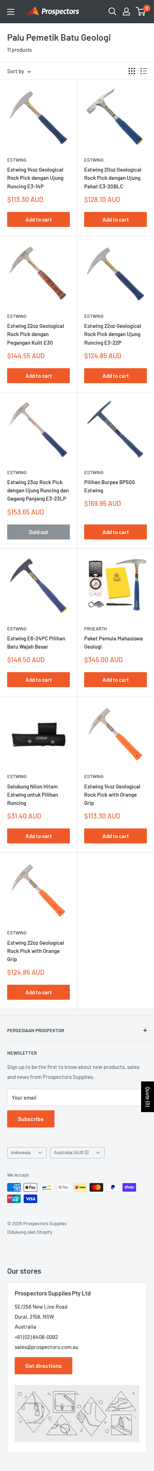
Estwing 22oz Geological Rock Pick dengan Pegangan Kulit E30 (35, 334)
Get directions (43, 1365)
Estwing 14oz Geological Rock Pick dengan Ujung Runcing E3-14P (35, 177)
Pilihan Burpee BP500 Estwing (109, 486)
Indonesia (20, 1152)
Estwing (17, 160)
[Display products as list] (143, 71)
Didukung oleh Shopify (29, 1232)
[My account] (126, 11)
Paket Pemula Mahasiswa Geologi (113, 642)
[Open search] (112, 11)
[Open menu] (10, 12)
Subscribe (31, 1118)
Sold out (38, 532)
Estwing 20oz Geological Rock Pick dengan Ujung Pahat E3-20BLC (112, 177)
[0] (140, 11)
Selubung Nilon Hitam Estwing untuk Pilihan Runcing (32, 794)
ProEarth (95, 628)
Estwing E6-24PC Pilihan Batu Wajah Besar (36, 642)
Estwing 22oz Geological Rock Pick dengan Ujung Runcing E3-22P (112, 334)
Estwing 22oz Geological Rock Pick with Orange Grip (35, 951)
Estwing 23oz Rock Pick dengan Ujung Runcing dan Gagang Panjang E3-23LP (38, 490)
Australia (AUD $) (71, 1152)
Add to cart (38, 219)
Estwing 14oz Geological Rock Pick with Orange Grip (112, 794)
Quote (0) (148, 1097)
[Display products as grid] (132, 71)
